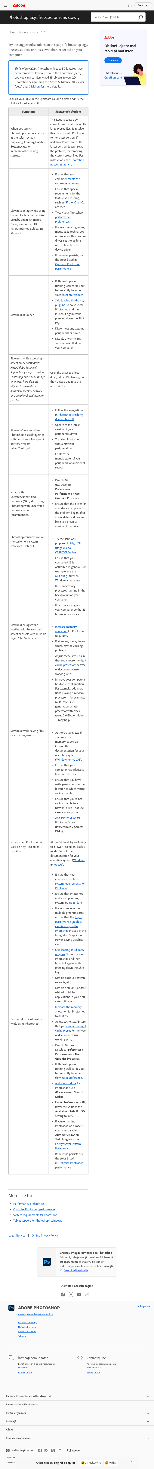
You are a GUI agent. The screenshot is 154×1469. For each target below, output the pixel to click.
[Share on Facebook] (63, 1296)
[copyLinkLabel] (87, 1296)
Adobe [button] (9, 1429)
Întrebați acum (25, 1372)
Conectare (143, 5)
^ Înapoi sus (144, 1306)
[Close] (131, 1462)
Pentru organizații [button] (16, 1413)
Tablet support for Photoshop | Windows (37, 1220)
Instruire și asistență (27, 1322)
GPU (67, 202)
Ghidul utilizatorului (27, 1331)
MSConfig (61, 576)
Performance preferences (28, 1203)
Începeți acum (93, 1372)
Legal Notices (16, 1235)
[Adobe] (19, 5)
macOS (76, 759)
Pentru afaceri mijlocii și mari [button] (22, 1404)
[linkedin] (59, 1450)
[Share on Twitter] (71, 1296)
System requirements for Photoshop (35, 1215)
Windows (62, 759)
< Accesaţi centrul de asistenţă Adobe (35, 1314)
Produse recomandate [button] (18, 1438)
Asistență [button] (11, 1421)
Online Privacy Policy (45, 1235)
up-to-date (75, 902)
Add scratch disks (65, 818)
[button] (130, 5)
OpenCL (79, 202)
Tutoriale (22, 1336)
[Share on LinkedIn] (79, 1296)
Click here (35, 86)
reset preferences (72, 295)
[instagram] (46, 1450)
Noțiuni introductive (27, 1327)
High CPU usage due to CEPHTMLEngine (68, 548)
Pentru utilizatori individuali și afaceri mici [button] (29, 1396)
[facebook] (40, 1450)
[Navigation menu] (5, 5)
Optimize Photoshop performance (34, 1209)
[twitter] (53, 1450)
